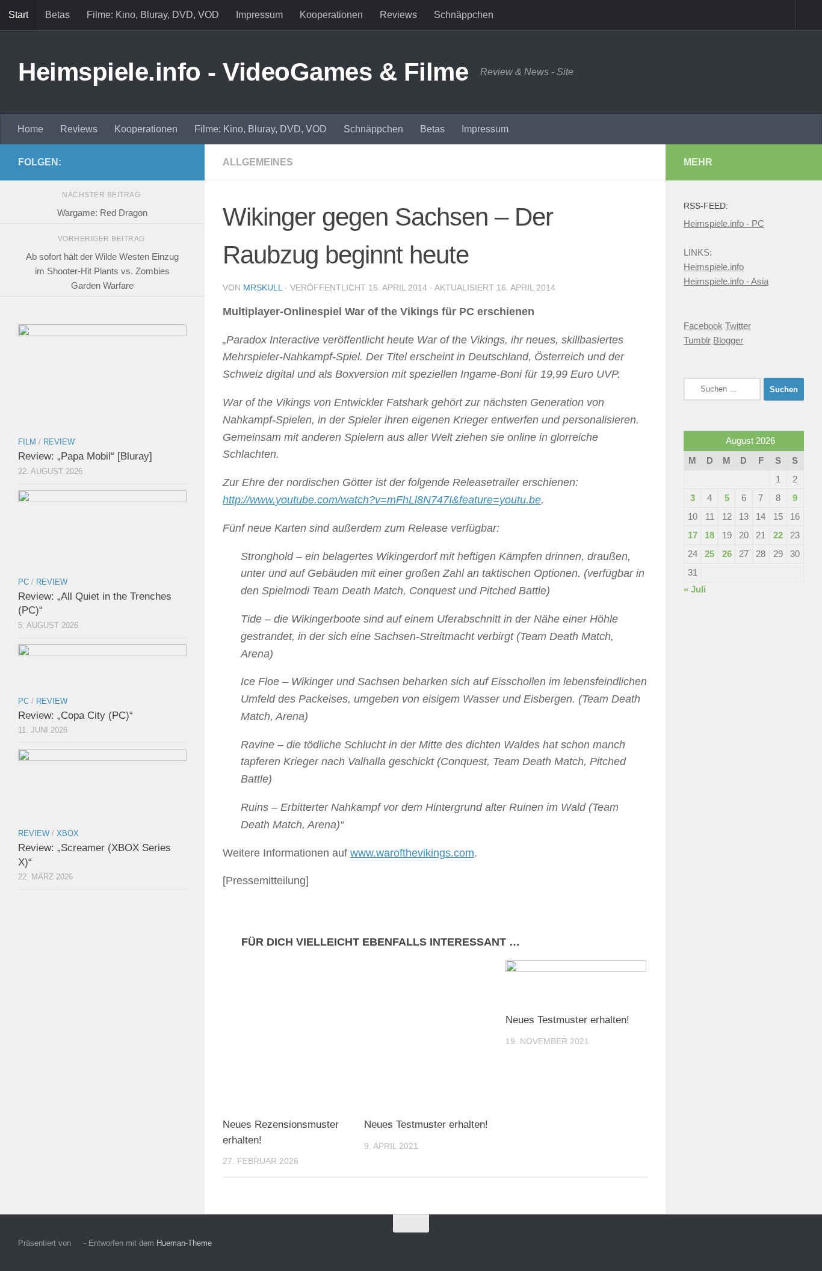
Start (18, 15)
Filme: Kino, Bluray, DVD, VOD (153, 15)
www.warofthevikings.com (412, 853)
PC (23, 581)
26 (727, 554)
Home (30, 129)
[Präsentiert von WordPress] (77, 1243)
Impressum (259, 15)
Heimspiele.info (714, 267)
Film (27, 441)
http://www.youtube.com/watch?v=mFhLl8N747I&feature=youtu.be (382, 500)
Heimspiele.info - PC (724, 223)
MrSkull (262, 287)
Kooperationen (331, 15)
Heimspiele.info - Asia (726, 281)
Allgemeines (258, 162)
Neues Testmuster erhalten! (426, 1124)
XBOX (68, 833)
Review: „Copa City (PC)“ (75, 715)
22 (778, 535)
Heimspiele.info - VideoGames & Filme (243, 72)
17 (692, 535)
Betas (57, 15)
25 (709, 554)
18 (709, 535)
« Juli (695, 589)
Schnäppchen (463, 15)
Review (59, 441)
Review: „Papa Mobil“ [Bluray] (85, 456)
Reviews (398, 15)
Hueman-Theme (184, 1243)
